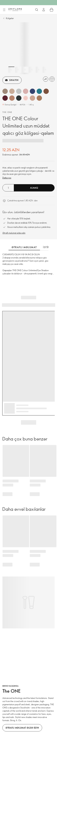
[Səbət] (51, 10)
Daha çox (6, 177)
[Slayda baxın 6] (46, 70)
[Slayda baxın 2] (18, 70)
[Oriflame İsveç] (15, 9)
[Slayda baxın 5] (39, 70)
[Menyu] (4, 10)
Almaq (34, 187)
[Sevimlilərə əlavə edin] (52, 79)
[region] (28, 48)
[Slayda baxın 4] (32, 70)
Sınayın (14, 80)
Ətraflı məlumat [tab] (24, 247)
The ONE (7, 112)
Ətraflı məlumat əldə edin (13, 232)
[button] (5, 91)
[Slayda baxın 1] (11, 70)
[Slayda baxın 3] (25, 70)
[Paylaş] (45, 79)
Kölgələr (10, 18)
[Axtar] (36, 9)
